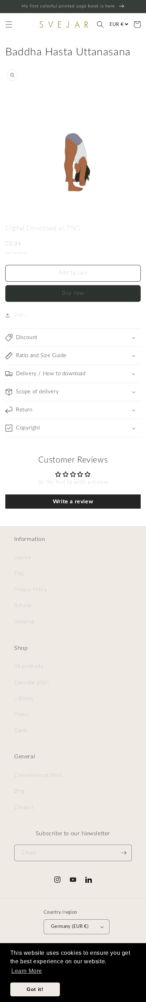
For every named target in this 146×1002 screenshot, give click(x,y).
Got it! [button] (35, 989)
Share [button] (20, 314)
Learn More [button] (26, 971)
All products (28, 666)
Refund (22, 605)
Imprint (22, 557)
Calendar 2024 (31, 682)
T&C (19, 573)
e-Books (23, 698)
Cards (21, 730)
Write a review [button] (73, 501)
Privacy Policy (30, 589)
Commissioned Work (38, 775)
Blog (19, 791)
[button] (9, 24)
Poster (21, 714)
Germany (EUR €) (69, 926)
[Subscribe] (123, 853)
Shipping (24, 621)
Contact (23, 807)
